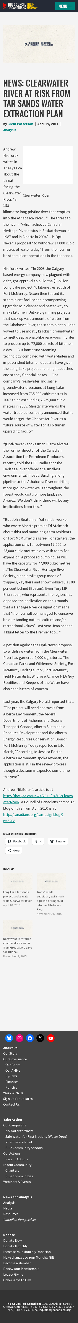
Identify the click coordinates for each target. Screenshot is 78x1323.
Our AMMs (12, 1070)
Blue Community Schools (24, 1148)
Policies (11, 1087)
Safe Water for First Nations (26, 1136)
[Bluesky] (9, 1038)
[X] (40, 1038)
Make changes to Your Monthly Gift (28, 1257)
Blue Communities (19, 1176)
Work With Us (13, 1093)
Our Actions (12, 1153)
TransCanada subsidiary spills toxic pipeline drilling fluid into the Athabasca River (51, 900)
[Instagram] (19, 1038)
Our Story (10, 1053)
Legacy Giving (13, 1274)
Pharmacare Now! (18, 1142)
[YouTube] (51, 1038)
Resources (10, 1214)
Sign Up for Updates (18, 1098)
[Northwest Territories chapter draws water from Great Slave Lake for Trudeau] (17, 928)
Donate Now (12, 1240)
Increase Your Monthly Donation (27, 1252)
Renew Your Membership (21, 1268)
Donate (9, 1235)
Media (7, 1208)
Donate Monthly (15, 1246)
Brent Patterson (20, 124)
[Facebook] (30, 1038)
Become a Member (17, 1263)
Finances (11, 1081)
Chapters (12, 1170)
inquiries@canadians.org (55, 1310)
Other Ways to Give (17, 1280)
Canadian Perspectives (19, 1219)
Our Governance (15, 1059)
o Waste (28, 1131)
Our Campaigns (14, 1125)
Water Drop (57, 1136)
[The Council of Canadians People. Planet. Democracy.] (20, 6)
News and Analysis (17, 1197)
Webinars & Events (17, 1181)
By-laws (11, 1076)
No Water (12, 1131)
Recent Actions (16, 1159)
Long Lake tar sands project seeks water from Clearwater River (17, 896)
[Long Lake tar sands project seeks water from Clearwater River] (17, 881)
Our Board (12, 1064)
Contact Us (11, 1104)
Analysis (9, 130)
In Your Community (17, 1165)
